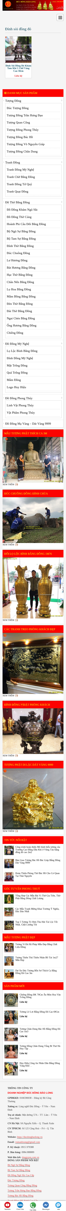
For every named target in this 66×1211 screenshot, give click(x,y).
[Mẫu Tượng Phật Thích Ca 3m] (33, 460)
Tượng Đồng (13, 100)
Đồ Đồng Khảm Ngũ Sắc (22, 209)
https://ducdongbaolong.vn (29, 1137)
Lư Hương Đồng (17, 260)
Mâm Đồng (14, 380)
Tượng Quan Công (18, 122)
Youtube (7, 1209)
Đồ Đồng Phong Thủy (18, 398)
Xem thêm (8, 484)
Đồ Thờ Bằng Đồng (17, 202)
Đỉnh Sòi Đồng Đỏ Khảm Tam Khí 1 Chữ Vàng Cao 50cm (18, 68)
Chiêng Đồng (15, 332)
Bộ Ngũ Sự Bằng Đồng (21, 231)
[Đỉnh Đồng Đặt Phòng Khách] (33, 731)
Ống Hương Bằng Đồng (21, 325)
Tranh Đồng (12, 162)
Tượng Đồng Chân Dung (22, 151)
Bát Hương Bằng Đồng (21, 267)
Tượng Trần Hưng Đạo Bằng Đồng (24, 1190)
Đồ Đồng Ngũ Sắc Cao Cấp (21, 1175)
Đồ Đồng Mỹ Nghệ (17, 343)
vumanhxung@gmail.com (27, 1142)
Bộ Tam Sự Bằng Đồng (21, 238)
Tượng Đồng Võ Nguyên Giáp (26, 144)
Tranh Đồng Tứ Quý (19, 184)
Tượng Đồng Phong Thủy (23, 129)
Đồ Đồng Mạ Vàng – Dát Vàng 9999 (28, 423)
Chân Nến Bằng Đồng (20, 282)
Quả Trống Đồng (17, 372)
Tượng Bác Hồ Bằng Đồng (20, 1195)
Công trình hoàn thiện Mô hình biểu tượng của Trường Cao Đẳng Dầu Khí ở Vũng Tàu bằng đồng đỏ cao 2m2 (37, 850)
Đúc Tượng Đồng (18, 108)
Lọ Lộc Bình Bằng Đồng (22, 351)
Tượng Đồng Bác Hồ (20, 137)
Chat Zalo (20, 1209)
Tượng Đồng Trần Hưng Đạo (25, 115)
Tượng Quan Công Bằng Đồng (22, 1185)
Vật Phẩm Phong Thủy (21, 412)
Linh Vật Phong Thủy (20, 405)
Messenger (46, 1209)
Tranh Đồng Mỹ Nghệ (20, 169)
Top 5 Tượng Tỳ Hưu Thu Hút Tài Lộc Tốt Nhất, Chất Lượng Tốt (36, 923)
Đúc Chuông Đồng (18, 253)
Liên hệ (18, 76)
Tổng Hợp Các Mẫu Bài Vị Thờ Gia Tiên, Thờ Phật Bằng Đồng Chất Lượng (37, 896)
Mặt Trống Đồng (17, 365)
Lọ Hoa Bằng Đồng (19, 289)
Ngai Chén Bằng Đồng (21, 318)
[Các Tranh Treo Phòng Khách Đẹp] (33, 663)
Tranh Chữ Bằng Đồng (21, 177)
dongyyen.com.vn (30, 1157)
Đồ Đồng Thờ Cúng (19, 217)
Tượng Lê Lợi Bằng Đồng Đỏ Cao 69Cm (39, 1012)
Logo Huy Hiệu (16, 387)
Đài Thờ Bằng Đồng (19, 311)
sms (58, 1209)
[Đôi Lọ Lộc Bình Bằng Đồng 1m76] (33, 587)
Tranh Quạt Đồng (17, 191)
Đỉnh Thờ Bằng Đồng (20, 246)
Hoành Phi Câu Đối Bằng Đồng (26, 224)
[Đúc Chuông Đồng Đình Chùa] (33, 520)
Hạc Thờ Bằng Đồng (19, 274)
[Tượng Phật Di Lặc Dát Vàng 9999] (33, 798)
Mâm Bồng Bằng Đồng (21, 296)
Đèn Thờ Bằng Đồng (20, 303)
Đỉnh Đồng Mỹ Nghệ (20, 358)
